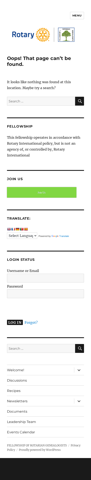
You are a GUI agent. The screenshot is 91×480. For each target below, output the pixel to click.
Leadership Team (21, 422)
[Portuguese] (21, 229)
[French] (13, 229)
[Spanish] (26, 229)
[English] (9, 229)
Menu (77, 15)
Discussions (17, 380)
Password (15, 286)
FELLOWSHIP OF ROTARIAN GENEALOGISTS (37, 445)
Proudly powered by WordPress (40, 450)
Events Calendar (21, 432)
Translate (64, 236)
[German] (17, 229)
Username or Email (23, 271)
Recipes (14, 391)
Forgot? (31, 322)
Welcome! (15, 370)
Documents (17, 411)
